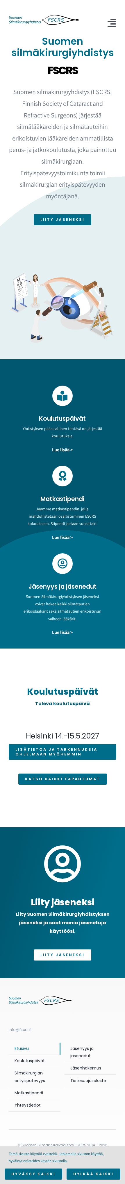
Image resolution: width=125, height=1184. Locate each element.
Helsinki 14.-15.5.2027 (62, 736)
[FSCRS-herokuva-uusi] (41, 998)
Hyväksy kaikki (33, 1174)
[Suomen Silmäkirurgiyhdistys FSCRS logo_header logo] (44, 17)
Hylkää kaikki (93, 1174)
